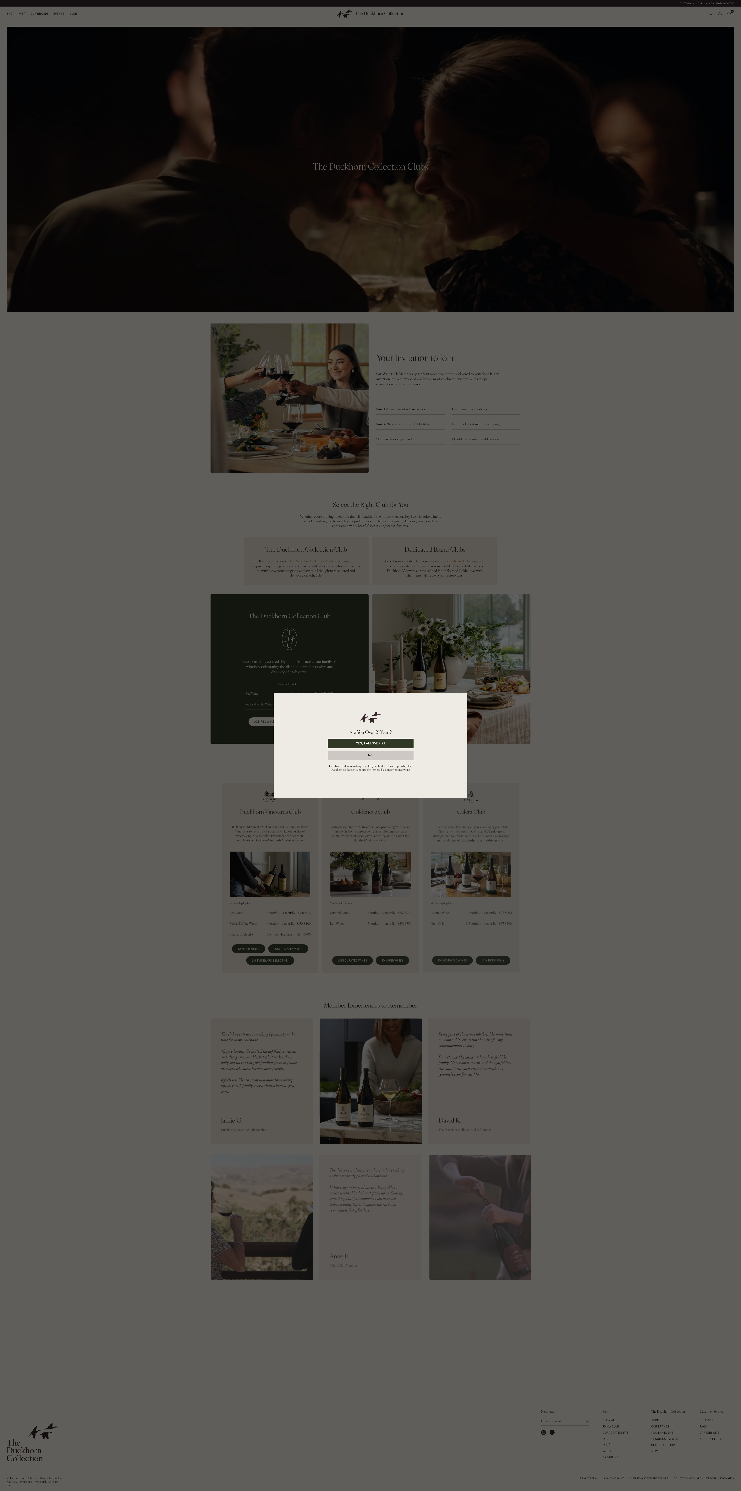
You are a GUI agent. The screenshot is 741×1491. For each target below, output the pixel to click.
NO (370, 755)
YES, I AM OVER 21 (370, 743)
